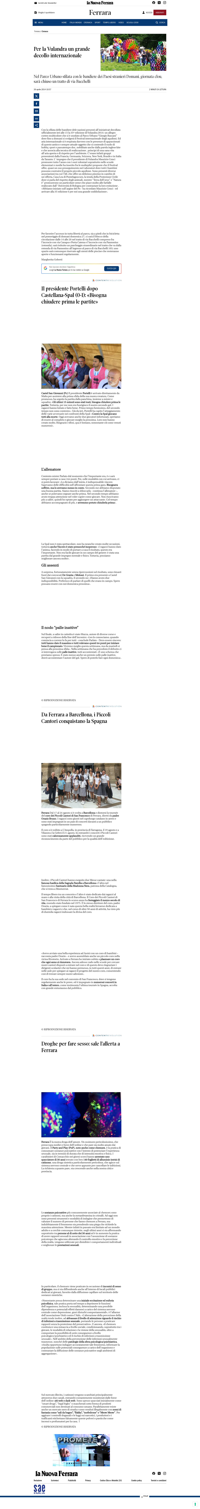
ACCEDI (149, 13)
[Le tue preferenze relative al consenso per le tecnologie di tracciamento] (195, 1504)
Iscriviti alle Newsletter (47, 3)
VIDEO (121, 23)
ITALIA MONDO (76, 23)
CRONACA (88, 23)
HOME (64, 23)
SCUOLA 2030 (132, 23)
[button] (81, 1450)
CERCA (162, 23)
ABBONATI (160, 13)
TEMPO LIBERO (109, 23)
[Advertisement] (61, 110)
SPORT (97, 23)
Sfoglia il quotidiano (46, 13)
